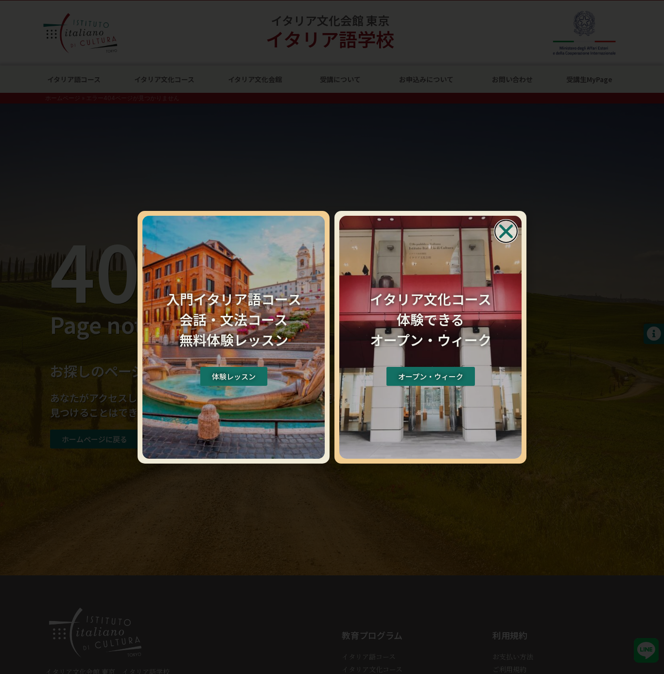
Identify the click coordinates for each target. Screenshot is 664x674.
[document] (332, 337)
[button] (506, 231)
